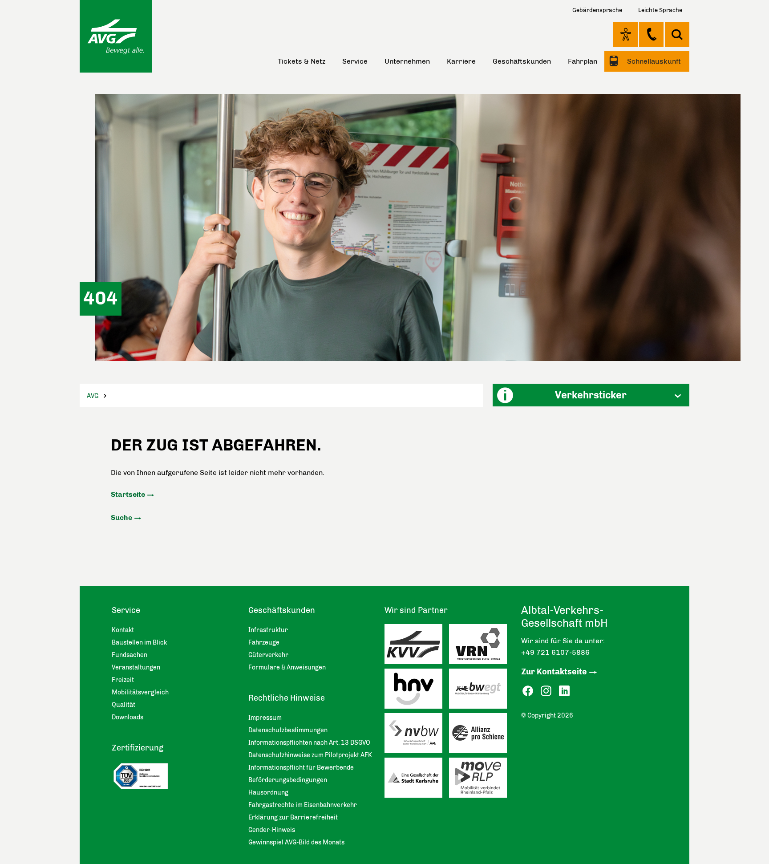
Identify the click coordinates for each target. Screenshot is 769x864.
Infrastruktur (268, 630)
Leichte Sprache (660, 10)
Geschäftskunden (522, 61)
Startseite (128, 494)
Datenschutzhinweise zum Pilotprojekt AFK (310, 755)
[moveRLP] (481, 780)
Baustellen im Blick (139, 642)
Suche (121, 517)
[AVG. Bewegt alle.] (116, 36)
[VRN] (481, 646)
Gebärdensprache (597, 10)
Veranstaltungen (136, 667)
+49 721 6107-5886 (555, 652)
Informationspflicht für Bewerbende (301, 767)
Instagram (546, 691)
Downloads (127, 717)
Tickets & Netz (301, 61)
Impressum (265, 718)
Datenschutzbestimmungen (288, 730)
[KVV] (416, 646)
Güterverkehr (268, 655)
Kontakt (651, 34)
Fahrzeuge (263, 642)
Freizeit (123, 680)
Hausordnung (268, 792)
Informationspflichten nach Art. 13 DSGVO (309, 742)
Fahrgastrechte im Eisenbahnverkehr (302, 805)
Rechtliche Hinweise (286, 698)
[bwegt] (481, 691)
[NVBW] (416, 735)
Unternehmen (407, 61)
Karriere (461, 61)
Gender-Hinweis (271, 830)
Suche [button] (677, 34)
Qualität (123, 705)
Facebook (527, 691)
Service (355, 61)
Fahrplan (582, 61)
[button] (591, 395)
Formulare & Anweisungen (287, 667)
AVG (92, 396)
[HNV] (416, 691)
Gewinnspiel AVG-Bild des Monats (296, 842)
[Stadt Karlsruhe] (416, 780)
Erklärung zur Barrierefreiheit (293, 817)
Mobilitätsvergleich (140, 692)
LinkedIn (564, 691)
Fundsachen (129, 655)
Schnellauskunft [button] (653, 61)
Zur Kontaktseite (554, 672)
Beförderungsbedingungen (287, 780)
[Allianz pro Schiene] (481, 735)
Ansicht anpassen (625, 34)
